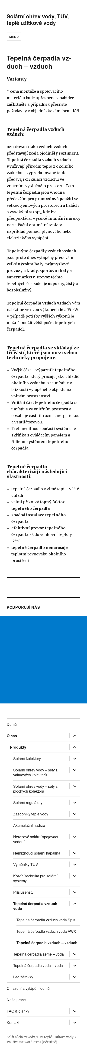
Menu (14, 36)
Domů (12, 724)
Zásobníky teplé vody (30, 814)
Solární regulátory (27, 802)
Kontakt (13, 1022)
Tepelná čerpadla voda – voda (38, 965)
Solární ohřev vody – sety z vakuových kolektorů (35, 772)
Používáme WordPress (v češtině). (32, 1042)
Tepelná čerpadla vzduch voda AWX (46, 931)
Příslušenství (23, 892)
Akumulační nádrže (29, 825)
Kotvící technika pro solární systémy (35, 878)
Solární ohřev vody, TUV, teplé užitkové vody (38, 19)
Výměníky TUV (25, 864)
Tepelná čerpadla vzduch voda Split (45, 920)
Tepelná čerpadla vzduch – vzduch (46, 942)
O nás (12, 735)
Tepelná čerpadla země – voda (38, 954)
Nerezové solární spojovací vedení (35, 839)
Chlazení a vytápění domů (28, 988)
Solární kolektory (27, 758)
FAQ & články (18, 1011)
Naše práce (16, 999)
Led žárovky (23, 977)
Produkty (18, 747)
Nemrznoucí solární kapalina (36, 853)
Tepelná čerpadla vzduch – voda (36, 906)
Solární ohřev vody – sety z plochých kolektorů (35, 789)
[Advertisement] (43, 659)
